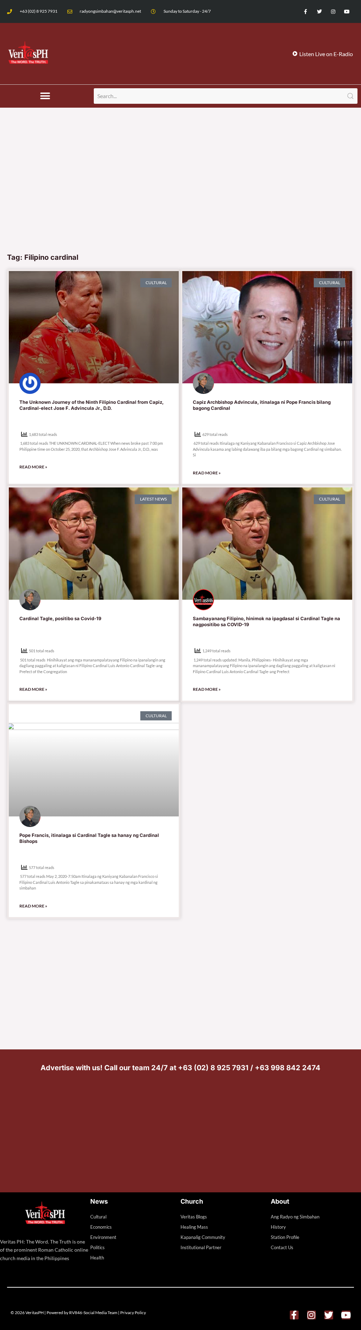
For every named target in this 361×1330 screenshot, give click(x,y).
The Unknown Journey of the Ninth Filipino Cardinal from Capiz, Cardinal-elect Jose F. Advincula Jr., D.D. (91, 405)
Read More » (33, 466)
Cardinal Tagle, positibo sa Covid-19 (60, 618)
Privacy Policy (133, 1312)
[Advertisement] (180, 195)
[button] (45, 96)
